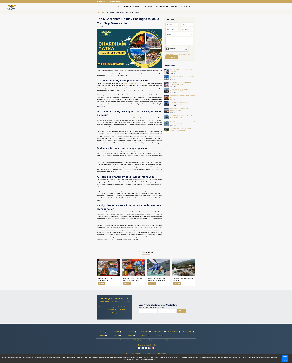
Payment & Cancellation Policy (173, 339)
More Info (101, 283)
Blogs (180, 6)
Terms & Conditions (184, 54)
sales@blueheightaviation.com (116, 313)
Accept (285, 356)
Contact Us (187, 6)
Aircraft (120, 6)
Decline (285, 360)
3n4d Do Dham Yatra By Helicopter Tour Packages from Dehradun (119, 117)
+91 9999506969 (111, 310)
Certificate (159, 339)
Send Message (171, 57)
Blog (103, 12)
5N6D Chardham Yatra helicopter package (134, 83)
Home (98, 12)
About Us (113, 339)
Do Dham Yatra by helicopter (121, 171)
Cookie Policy (149, 339)
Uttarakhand (174, 6)
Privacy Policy (169, 54)
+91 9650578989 (121, 310)
